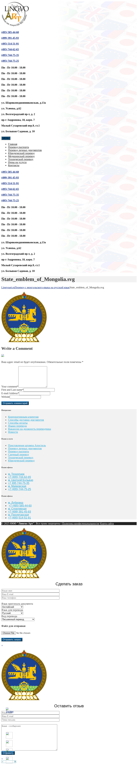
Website (5, 396)
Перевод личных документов (25, 150)
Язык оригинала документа (17, 603)
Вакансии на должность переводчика (29, 429)
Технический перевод (20, 159)
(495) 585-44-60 (10, 32)
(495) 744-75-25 (10, 60)
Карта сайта (107, 523)
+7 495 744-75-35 (18, 483)
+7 (10, 489)
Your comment (9, 386)
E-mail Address (10, 393)
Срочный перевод (18, 454)
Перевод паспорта (18, 147)
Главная (12, 144)
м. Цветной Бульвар (20, 480)
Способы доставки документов (26, 419)
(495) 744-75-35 (10, 55)
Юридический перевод (21, 153)
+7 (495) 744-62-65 (19, 477)
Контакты (13, 165)
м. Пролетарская (18, 514)
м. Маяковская (17, 486)
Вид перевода (9, 616)
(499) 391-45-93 (10, 38)
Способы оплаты (18, 422)
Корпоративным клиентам (23, 416)
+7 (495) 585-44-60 (20, 505)
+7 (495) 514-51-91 (19, 517)
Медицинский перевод (21, 156)
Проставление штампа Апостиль (27, 445)
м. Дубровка (15, 502)
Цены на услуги (17, 162)
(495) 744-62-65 (10, 49)
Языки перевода (17, 425)
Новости (13, 432)
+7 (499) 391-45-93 (19, 511)
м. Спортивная (17, 508)
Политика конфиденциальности (80, 523)
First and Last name (12, 389)
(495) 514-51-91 (10, 43)
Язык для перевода (12, 610)
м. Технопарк (16, 474)
